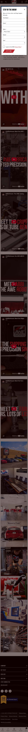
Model (4, 34)
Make (4, 29)
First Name (6, 17)
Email (4, 23)
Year (4, 40)
